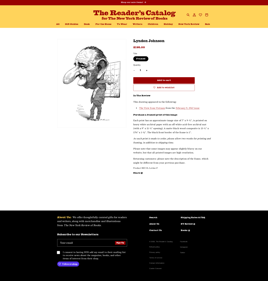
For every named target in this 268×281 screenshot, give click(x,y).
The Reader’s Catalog (164, 241)
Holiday (168, 24)
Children (153, 24)
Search (153, 218)
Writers (137, 24)
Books (184, 230)
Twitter (183, 253)
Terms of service (155, 258)
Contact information (156, 263)
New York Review (188, 24)
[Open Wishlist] (200, 15)
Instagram (184, 247)
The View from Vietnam (152, 108)
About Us (154, 224)
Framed (140, 59)
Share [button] (136, 173)
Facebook (184, 242)
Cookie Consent (155, 268)
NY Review (187, 224)
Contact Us (155, 230)
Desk (87, 24)
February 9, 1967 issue (188, 108)
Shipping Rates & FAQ (193, 218)
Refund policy (154, 247)
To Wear (122, 24)
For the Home (103, 24)
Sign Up (120, 243)
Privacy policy (154, 252)
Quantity (137, 65)
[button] (87, 24)
